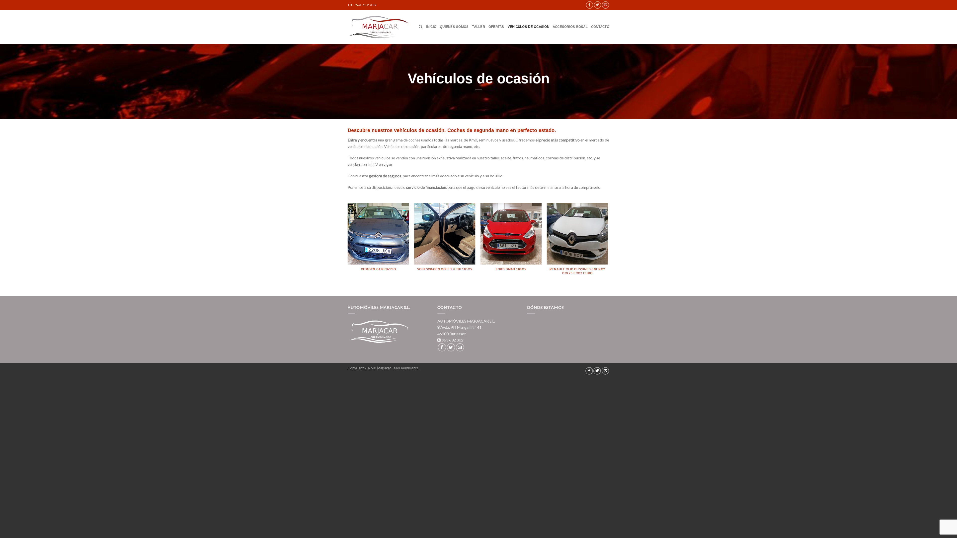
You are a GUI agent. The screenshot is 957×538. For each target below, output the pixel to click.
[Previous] (348, 245)
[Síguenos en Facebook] (589, 4)
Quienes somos (454, 27)
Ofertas (496, 27)
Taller (478, 27)
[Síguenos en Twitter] (597, 4)
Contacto (600, 27)
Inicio (431, 27)
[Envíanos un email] (605, 4)
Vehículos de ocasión (528, 27)
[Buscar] (420, 27)
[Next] (608, 245)
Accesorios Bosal (570, 27)
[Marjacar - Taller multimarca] (379, 27)
